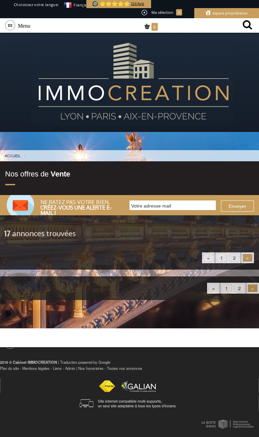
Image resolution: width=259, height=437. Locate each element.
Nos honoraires (91, 368)
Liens (57, 368)
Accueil (13, 155)
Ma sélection (165, 12)
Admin (70, 368)
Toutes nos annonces (124, 368)
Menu (22, 25)
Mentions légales (36, 368)
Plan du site (9, 368)
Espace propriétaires (229, 13)
